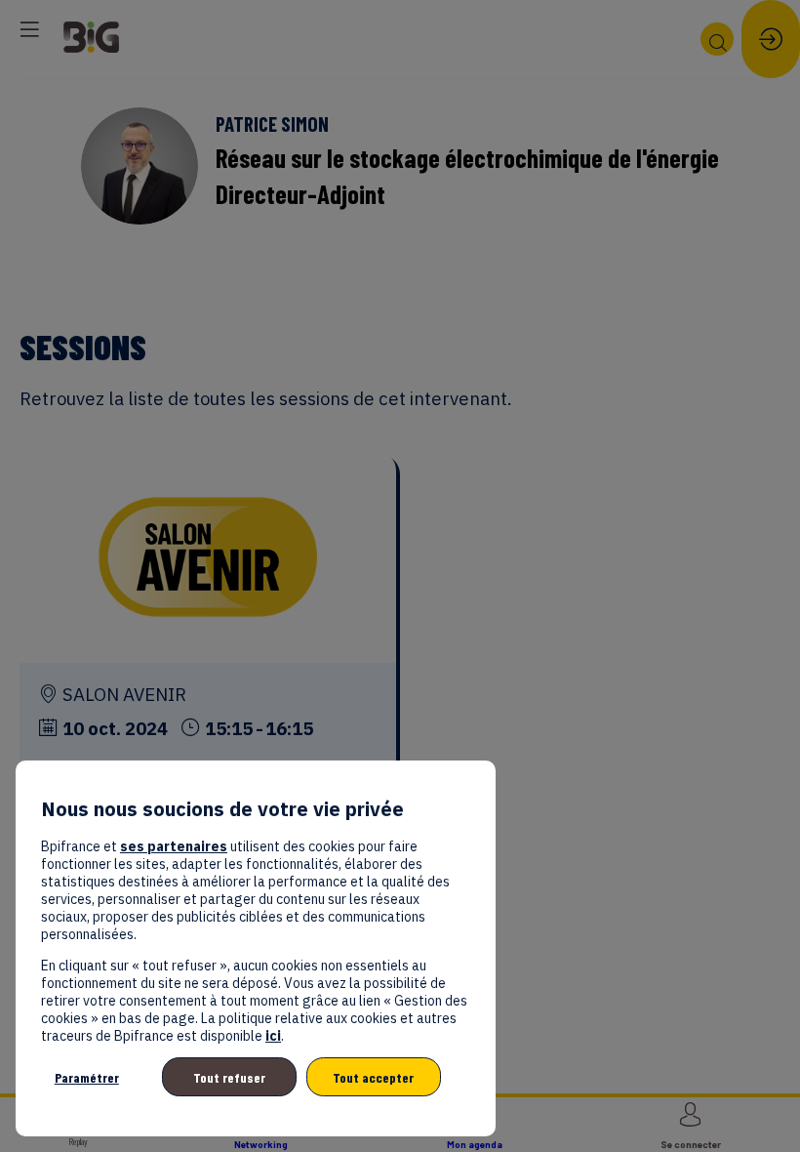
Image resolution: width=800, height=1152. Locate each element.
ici (273, 1036)
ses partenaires (173, 846)
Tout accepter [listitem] (373, 1077)
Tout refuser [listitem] (229, 1077)
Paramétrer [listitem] (87, 1077)
